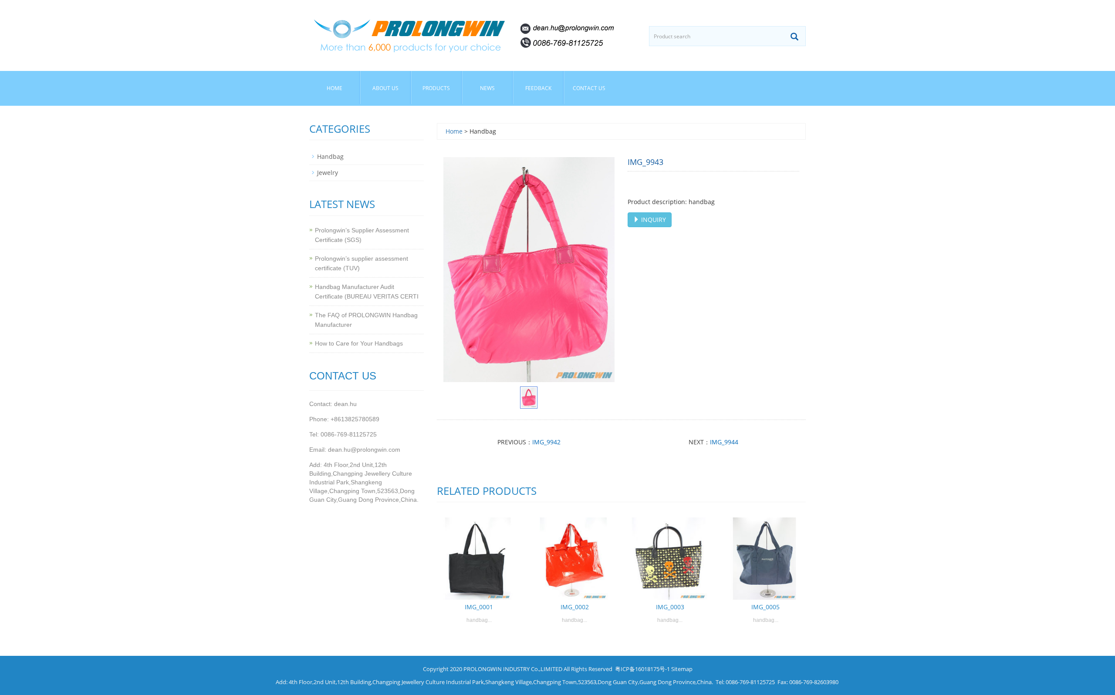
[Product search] (794, 36)
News (487, 88)
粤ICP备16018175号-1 (642, 669)
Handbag (330, 156)
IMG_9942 (546, 442)
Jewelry (327, 172)
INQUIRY (652, 219)
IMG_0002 (575, 607)
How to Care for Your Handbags (359, 343)
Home (334, 88)
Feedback (538, 88)
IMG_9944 (724, 442)
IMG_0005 (765, 607)
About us (385, 88)
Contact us (589, 88)
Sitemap (682, 669)
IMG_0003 (670, 607)
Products (436, 88)
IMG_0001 (479, 607)
